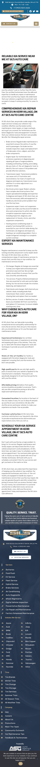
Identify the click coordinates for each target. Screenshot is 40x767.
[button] (36, 23)
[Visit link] (20, 748)
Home (8, 42)
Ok (21, 764)
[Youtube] (37, 11)
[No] (37, 759)
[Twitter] (34, 11)
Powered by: (20, 744)
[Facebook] (30, 11)
